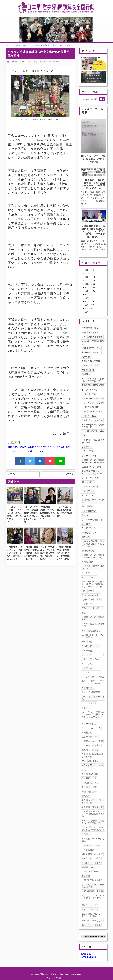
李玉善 (97, 862)
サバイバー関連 (89, 393)
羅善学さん (87, 904)
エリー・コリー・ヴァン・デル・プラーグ (93, 682)
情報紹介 (86, 795)
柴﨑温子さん (88, 867)
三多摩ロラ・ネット (91, 736)
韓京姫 (97, 924)
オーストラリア (89, 577)
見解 (99, 347)
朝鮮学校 (98, 853)
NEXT (68, 474)
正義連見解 (93, 332)
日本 (84, 435)
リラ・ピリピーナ (90, 451)
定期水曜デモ (88, 347)
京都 (101, 740)
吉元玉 (91, 490)
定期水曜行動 (88, 599)
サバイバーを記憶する (92, 519)
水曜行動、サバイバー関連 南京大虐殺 (93, 885)
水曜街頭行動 (88, 891)
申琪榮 (100, 891)
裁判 (102, 431)
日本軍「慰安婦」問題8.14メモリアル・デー (93, 821)
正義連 (85, 466)
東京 (96, 365)
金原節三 (86, 920)
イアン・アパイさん (91, 659)
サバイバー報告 (89, 415)
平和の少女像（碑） (91, 406)
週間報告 (86, 352)
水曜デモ (86, 455)
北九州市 (86, 749)
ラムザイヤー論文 (90, 528)
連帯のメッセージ (90, 909)
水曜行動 (86, 356)
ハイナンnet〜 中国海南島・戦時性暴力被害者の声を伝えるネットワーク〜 (93, 715)
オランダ (86, 572)
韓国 (96, 328)
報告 (84, 336)
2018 (87, 297)
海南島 (85, 561)
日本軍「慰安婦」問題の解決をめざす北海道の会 (93, 828)
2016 (87, 304)
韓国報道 (43, 61)
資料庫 (85, 398)
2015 (87, 308)
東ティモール (88, 495)
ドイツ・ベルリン (32, 61)
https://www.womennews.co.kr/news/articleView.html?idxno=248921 (40, 448)
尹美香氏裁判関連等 (91, 361)
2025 (87, 273)
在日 (84, 760)
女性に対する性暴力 (91, 595)
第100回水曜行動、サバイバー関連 (93, 636)
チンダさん (87, 446)
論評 (90, 506)
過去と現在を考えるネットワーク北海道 (93, 914)
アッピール (87, 654)
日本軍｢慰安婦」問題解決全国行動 (93, 425)
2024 (87, 276)
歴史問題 (86, 875)
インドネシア (88, 402)
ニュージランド (89, 703)
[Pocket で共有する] (50, 461)
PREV (12, 474)
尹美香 (85, 369)
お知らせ (96, 352)
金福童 (100, 402)
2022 (87, 283)
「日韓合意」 (88, 650)
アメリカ (86, 486)
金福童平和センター (91, 646)
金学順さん (97, 920)
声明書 (91, 590)
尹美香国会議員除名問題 (93, 385)
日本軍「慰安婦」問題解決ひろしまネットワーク (93, 461)
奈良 (84, 769)
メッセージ (87, 477)
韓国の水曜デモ (95, 336)
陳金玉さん (87, 924)
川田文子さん (88, 603)
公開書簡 (96, 745)
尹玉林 (85, 787)
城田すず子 (93, 760)
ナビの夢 (86, 523)
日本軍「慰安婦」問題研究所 (93, 618)
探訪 (84, 612)
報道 (99, 466)
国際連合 (86, 536)
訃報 (92, 369)
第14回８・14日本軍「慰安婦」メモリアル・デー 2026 (93, 898)
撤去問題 (86, 806)
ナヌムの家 (87, 365)
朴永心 (97, 858)
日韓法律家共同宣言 (91, 845)
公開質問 (86, 532)
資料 (84, 641)
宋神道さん (87, 782)
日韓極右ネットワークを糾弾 (93, 839)
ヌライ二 (86, 707)
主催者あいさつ (89, 740)
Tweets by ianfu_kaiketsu (88, 955)
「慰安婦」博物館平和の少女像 (93, 567)
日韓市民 (86, 834)
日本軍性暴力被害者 (91, 630)
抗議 (84, 411)
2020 (87, 290)
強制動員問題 (88, 550)
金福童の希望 (94, 411)
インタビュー (88, 667)
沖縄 (96, 477)
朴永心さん (87, 862)
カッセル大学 (88, 687)
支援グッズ (97, 806)
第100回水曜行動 (90, 431)
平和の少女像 (53, 61)
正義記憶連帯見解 (90, 871)
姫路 (94, 778)
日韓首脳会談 (88, 849)
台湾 (84, 490)
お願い (91, 482)
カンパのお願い (89, 510)
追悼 (92, 561)
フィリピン (87, 420)
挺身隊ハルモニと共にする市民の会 (93, 801)
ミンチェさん (88, 727)
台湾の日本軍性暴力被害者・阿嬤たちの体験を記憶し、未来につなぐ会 (93, 584)
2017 (87, 301)
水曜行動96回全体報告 (92, 880)
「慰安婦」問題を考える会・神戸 (93, 441)
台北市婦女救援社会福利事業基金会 (93, 755)
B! (40, 461)
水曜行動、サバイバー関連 (93, 501)
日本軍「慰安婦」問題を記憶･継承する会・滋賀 (93, 556)
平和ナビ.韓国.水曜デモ (92, 608)
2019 (87, 294)
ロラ (99, 727)
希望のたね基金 (89, 791)
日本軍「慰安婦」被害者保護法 (93, 625)
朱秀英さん (87, 858)
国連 (84, 590)
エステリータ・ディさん (93, 676)
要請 (84, 482)
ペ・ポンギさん (89, 723)
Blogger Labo (61, 977)
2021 (87, 287)
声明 (84, 332)
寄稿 (96, 782)
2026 (87, 269)
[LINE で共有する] (60, 461)
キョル (85, 515)
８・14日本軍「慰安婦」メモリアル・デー (93, 379)
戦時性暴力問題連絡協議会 (93, 342)
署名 (84, 506)
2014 (87, 311)
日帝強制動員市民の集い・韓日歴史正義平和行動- (93, 814)
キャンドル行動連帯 (91, 692)
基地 (101, 765)
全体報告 (86, 745)
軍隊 (90, 641)
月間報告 (98, 420)
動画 (94, 532)
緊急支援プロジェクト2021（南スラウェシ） (93, 472)
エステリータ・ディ (91, 672)
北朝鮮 (95, 749)
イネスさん (87, 663)
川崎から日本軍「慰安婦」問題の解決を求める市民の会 (93, 544)
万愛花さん (87, 732)
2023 (87, 280)
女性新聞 (86, 778)
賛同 (96, 904)
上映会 (95, 486)
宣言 (99, 599)
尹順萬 (93, 787)
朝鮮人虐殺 (87, 853)
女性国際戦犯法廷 (90, 773)
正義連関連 (87, 328)
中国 (92, 466)
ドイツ (95, 455)
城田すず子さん (89, 765)
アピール (98, 654)
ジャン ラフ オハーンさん (93, 697)
